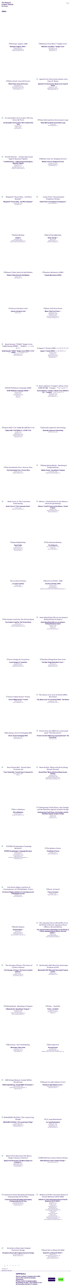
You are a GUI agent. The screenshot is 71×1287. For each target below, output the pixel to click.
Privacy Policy (7, 1270)
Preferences (51, 1279)
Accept (60, 1279)
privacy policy (32, 1281)
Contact (5, 1268)
